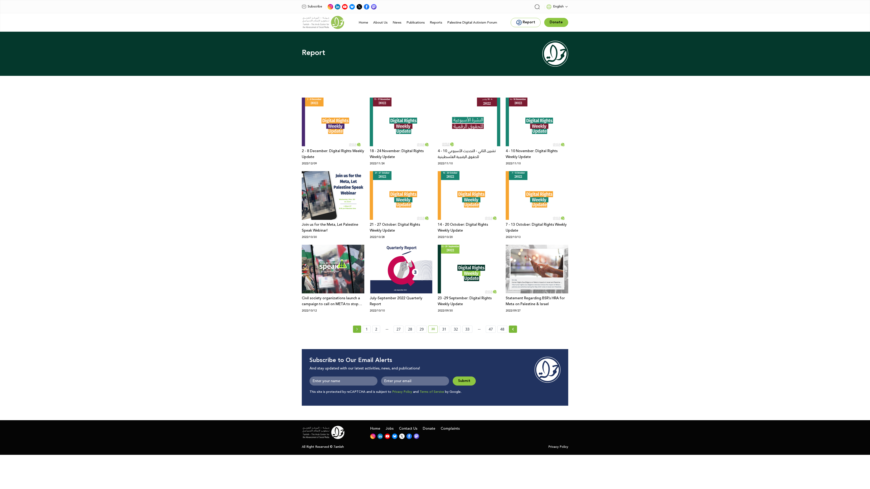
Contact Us (408, 428)
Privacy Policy (402, 391)
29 (422, 329)
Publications (415, 22)
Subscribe (315, 6)
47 (491, 329)
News (397, 22)
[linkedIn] (337, 7)
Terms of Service (432, 391)
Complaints (450, 428)
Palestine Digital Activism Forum (472, 22)
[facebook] (366, 7)
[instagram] (330, 7)
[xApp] (359, 7)
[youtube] (345, 7)
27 (398, 329)
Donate (429, 428)
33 (467, 329)
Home (363, 22)
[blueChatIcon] (352, 7)
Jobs (390, 428)
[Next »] (513, 329)
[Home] (323, 22)
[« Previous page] (357, 329)
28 (410, 329)
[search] (537, 7)
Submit (464, 381)
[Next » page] (513, 329)
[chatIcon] (374, 7)
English (558, 6)
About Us (380, 22)
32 (456, 329)
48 (502, 329)
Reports (436, 22)
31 (444, 329)
